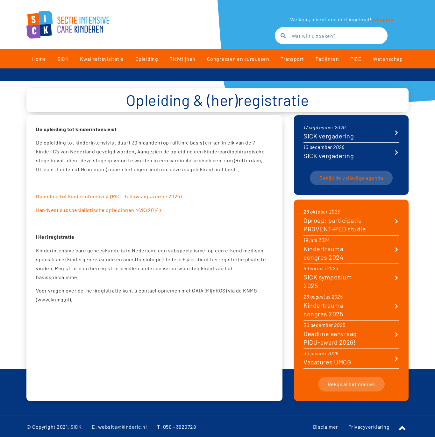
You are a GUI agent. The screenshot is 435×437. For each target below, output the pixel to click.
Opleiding (146, 59)
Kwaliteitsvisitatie (102, 59)
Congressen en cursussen (238, 59)
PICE (355, 59)
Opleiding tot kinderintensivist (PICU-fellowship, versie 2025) (109, 196)
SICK (62, 59)
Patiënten (327, 59)
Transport (292, 59)
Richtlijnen (182, 59)
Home (39, 59)
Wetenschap (388, 59)
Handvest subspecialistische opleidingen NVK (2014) (98, 210)
